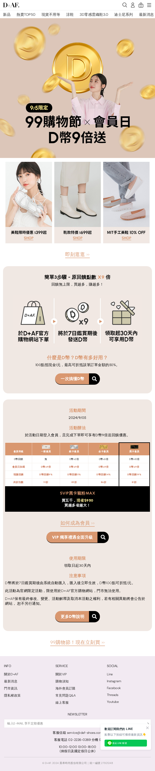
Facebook (114, 688)
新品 (6, 14)
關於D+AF (11, 674)
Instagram (114, 681)
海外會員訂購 (65, 688)
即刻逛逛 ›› (77, 254)
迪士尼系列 (123, 14)
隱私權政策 (12, 695)
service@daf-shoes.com (85, 733)
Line (110, 674)
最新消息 (146, 14)
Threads (112, 695)
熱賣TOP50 (26, 14)
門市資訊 (10, 688)
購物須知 (62, 681)
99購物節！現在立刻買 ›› (77, 642)
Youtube (113, 702)
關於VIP (61, 674)
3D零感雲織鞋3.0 (94, 14)
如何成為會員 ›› (77, 523)
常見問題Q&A (66, 695)
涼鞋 (70, 14)
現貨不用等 (51, 14)
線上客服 (62, 702)
